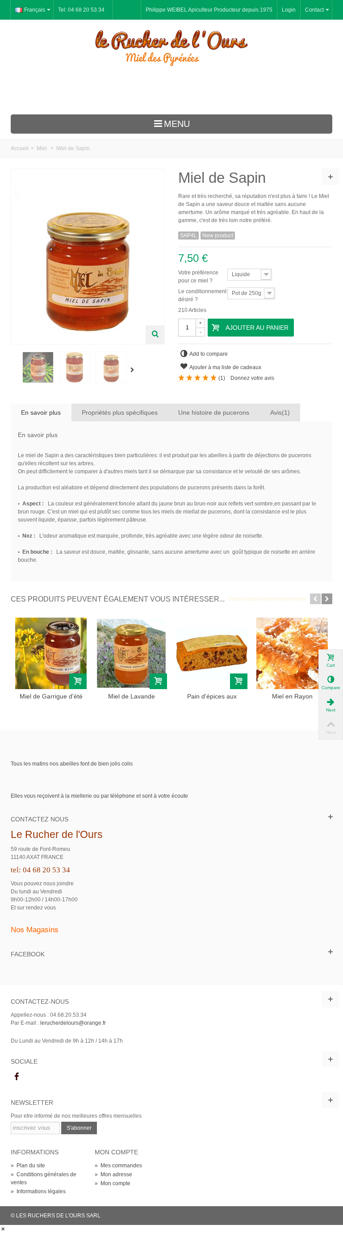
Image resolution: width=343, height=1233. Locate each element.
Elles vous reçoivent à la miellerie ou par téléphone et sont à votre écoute (99, 796)
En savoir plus (41, 412)
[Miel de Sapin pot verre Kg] (74, 367)
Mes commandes (118, 1165)
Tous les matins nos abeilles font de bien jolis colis (72, 764)
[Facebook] (16, 1076)
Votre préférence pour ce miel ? (198, 276)
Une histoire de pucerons (213, 412)
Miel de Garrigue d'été (51, 696)
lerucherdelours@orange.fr (73, 1023)
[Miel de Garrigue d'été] (51, 653)
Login (289, 10)
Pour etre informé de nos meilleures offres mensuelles (76, 1116)
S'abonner (79, 1128)
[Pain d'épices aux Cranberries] (211, 653)
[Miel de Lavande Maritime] (131, 653)
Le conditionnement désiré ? (202, 295)
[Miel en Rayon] (292, 653)
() (221, 378)
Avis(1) (280, 412)
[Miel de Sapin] (38, 367)
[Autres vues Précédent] (15, 370)
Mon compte (112, 1183)
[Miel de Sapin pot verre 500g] (111, 367)
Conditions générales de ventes (43, 1178)
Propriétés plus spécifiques (120, 412)
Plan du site (28, 1165)
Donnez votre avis (252, 378)
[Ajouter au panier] (78, 681)
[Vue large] (155, 334)
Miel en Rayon (292, 696)
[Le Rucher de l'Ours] (171, 48)
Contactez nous (39, 819)
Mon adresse (113, 1174)
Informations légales (38, 1191)
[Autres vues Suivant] (134, 370)
